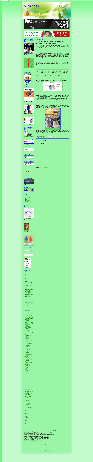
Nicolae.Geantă (46, 73)
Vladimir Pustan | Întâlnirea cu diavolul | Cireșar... (29, 340)
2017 (25, 412)
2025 (26, 274)
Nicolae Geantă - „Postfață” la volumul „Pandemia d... (29, 301)
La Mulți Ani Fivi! (28, 296)
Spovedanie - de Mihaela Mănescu (29, 357)
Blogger (50, 450)
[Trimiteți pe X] (52, 136)
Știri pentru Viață (27, 202)
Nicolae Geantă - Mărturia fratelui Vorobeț (29, 372)
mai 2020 (27, 401)
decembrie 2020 (28, 282)
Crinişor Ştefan (27, 199)
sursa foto (52, 128)
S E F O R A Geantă (28, 201)
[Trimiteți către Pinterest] (54, 136)
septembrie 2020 (28, 287)
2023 (26, 277)
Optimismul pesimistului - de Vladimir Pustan (29, 343)
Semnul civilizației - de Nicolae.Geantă (28, 328)
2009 (26, 423)
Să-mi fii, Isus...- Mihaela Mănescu (29, 309)
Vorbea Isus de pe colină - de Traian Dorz (29, 374)
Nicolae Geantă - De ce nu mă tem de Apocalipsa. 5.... (29, 335)
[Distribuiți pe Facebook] (53, 136)
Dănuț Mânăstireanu (28, 200)
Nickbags (31, 6)
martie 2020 (28, 404)
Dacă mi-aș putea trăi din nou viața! (29, 298)
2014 (25, 416)
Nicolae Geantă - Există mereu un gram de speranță (28, 362)
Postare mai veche (66, 165)
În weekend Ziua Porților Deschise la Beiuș (29, 290)
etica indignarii (41, 137)
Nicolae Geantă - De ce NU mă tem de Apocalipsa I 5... (29, 367)
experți (46, 130)
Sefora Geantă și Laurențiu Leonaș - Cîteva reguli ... (28, 348)
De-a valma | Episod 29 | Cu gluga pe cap (29, 392)
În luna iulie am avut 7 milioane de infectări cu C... (29, 385)
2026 (26, 273)
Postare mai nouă (39, 165)
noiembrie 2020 (28, 284)
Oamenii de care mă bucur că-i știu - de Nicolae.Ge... (28, 359)
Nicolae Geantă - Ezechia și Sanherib (29, 370)
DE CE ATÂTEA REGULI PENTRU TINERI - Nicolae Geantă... (28, 345)
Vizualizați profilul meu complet (28, 136)
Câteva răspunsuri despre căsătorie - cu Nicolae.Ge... (29, 351)
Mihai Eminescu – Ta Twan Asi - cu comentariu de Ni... (28, 377)
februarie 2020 (28, 406)
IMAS (49, 98)
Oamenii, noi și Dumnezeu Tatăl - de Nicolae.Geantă (29, 318)
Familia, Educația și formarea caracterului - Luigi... (29, 306)
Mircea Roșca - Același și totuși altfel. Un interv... (29, 323)
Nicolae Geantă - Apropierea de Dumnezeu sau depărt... (29, 320)
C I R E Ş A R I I (27, 196)
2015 (25, 414)
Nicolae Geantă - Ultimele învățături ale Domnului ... (29, 303)
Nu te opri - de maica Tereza (28, 397)
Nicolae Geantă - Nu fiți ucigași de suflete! (28, 390)
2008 (25, 424)
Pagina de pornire (52, 165)
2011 (25, 420)
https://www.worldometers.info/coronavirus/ (63, 73)
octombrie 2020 (28, 285)
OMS (57, 96)
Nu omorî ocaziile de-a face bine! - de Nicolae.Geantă (28, 292)
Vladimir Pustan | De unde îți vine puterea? (29, 316)
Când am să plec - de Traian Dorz (28, 388)
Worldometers (53, 92)
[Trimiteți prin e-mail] (50, 136)
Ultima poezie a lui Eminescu (28, 330)
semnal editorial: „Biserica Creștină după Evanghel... (29, 394)
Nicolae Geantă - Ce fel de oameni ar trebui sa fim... (29, 382)
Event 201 (55, 105)
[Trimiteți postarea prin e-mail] (48, 136)
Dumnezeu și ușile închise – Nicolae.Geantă (29, 314)
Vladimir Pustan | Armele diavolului (29, 295)
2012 (25, 419)
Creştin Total (26, 198)
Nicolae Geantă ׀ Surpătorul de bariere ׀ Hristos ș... (29, 311)
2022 (26, 278)
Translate (30, 256)
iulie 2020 (27, 399)
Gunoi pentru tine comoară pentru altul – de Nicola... (29, 354)
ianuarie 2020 (28, 407)
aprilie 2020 (27, 403)
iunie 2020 (27, 400)
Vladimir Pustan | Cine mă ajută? (28, 338)
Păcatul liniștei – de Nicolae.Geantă (28, 365)
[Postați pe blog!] (51, 136)
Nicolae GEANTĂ (30, 131)
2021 (25, 280)
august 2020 (28, 288)
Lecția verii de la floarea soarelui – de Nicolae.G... (29, 380)
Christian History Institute (28, 197)
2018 (25, 410)
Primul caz (38, 53)
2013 (25, 417)
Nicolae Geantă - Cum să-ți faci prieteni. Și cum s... (29, 332)
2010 (25, 422)
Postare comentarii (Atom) (44, 167)
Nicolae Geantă (45, 137)
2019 (25, 409)
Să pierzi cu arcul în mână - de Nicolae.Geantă (28, 325)
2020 (25, 281)
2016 (25, 413)
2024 (26, 275)
